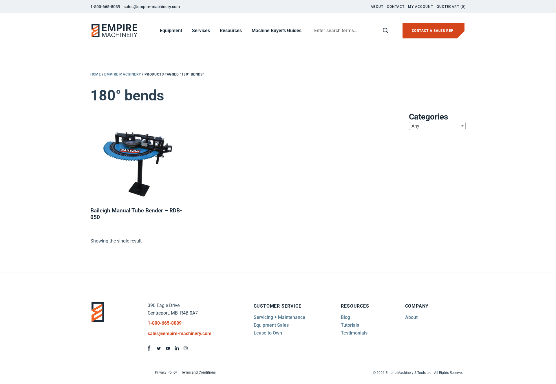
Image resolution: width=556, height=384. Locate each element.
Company (417, 306)
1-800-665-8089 (105, 6)
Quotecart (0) (451, 7)
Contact (396, 7)
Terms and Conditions (198, 372)
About (377, 7)
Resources (231, 30)
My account (420, 7)
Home (95, 74)
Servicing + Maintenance (279, 317)
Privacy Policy (166, 372)
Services (201, 30)
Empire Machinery (122, 74)
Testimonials (354, 333)
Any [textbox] (415, 126)
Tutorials (350, 325)
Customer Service (277, 306)
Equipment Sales (271, 325)
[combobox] (437, 126)
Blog (345, 317)
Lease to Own (268, 333)
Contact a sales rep (432, 31)
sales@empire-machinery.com (152, 6)
